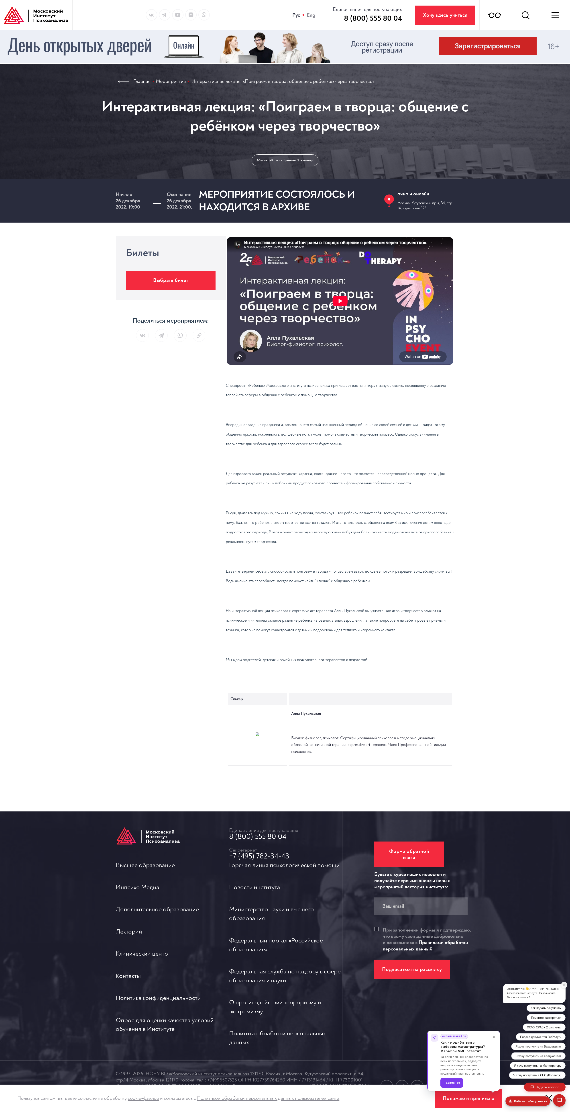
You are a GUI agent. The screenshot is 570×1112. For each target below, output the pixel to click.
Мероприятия (171, 81)
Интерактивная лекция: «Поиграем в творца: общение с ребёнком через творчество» (283, 81)
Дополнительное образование (157, 909)
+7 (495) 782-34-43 (259, 856)
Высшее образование (145, 865)
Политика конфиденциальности (158, 998)
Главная (142, 81)
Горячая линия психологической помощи (284, 865)
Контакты (128, 976)
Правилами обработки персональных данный (425, 945)
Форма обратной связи (409, 854)
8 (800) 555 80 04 (257, 836)
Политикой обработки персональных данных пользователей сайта (268, 1098)
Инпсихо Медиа (137, 887)
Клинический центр (142, 954)
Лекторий (129, 932)
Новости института (254, 887)
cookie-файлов (143, 1098)
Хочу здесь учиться (445, 15)
